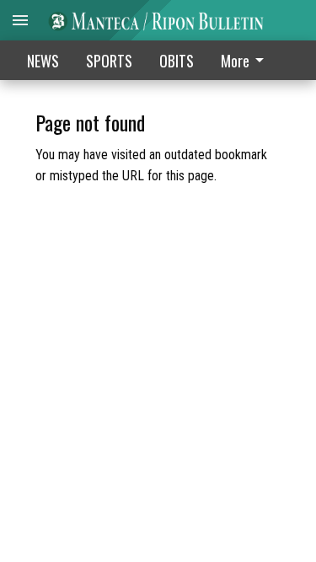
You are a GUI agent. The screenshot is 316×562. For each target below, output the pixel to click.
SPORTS (109, 61)
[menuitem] (247, 60)
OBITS (176, 61)
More (235, 61)
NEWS (43, 61)
